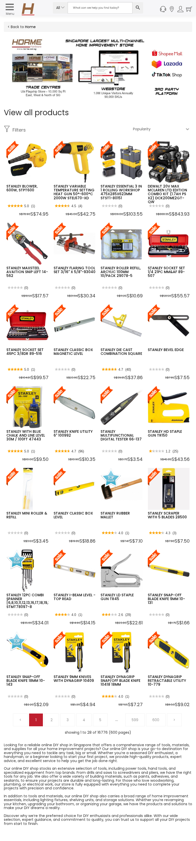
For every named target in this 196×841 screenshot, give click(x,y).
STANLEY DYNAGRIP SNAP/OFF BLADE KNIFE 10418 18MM (120, 680)
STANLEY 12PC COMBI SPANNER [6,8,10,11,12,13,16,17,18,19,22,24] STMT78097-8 (33, 600)
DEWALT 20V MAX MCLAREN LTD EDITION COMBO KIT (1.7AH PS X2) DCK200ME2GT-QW (167, 194)
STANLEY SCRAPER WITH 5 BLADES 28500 (167, 515)
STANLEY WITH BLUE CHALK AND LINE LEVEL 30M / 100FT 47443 (25, 435)
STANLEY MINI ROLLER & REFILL (26, 515)
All (58, 7)
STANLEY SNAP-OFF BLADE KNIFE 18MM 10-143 (25, 680)
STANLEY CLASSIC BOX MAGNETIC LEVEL (73, 351)
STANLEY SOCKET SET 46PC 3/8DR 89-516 (25, 351)
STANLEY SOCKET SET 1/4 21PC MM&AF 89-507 (166, 271)
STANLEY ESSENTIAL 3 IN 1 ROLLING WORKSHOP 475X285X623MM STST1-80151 (121, 192)
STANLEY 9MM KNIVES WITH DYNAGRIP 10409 (74, 678)
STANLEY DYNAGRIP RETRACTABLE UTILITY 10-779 (167, 680)
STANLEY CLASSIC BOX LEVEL (73, 515)
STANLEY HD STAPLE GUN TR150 (165, 433)
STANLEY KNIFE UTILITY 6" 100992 (73, 433)
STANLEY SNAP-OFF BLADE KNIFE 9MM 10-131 (166, 598)
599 (135, 719)
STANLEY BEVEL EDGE (166, 349)
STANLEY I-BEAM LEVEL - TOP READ (74, 596)
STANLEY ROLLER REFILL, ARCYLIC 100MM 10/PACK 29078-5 (121, 271)
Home (30, 26)
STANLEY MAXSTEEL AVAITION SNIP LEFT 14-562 (27, 271)
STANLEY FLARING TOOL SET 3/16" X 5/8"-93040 (74, 269)
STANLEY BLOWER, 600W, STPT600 (22, 188)
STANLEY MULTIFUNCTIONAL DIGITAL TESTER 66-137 (121, 435)
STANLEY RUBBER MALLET (115, 515)
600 (155, 719)
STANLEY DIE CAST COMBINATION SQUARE (121, 351)
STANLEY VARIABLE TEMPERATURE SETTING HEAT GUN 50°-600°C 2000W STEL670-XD (74, 192)
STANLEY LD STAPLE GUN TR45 (117, 596)
